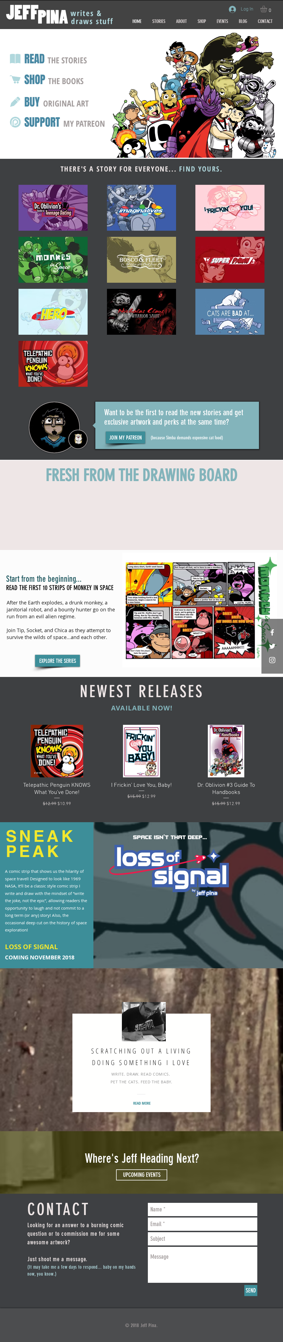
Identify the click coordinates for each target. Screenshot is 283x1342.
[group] (141, 766)
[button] (267, 9)
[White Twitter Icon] (272, 646)
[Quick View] (56, 751)
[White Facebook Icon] (272, 632)
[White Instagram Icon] (272, 660)
